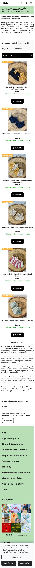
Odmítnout (8, 563)
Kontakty (6, 466)
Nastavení (16, 557)
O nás (4, 489)
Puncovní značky (10, 461)
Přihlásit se (8, 420)
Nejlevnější (24, 43)
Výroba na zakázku (12, 478)
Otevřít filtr (7, 55)
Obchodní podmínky (12, 444)
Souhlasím (24, 563)
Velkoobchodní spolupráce (16, 472)
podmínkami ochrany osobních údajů (16, 415)
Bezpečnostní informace (14, 455)
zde (26, 552)
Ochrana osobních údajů (14, 449)
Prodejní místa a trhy (13, 484)
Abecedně (18, 48)
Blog (4, 432)
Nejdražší (6, 48)
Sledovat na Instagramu (18, 535)
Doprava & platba (11, 438)
